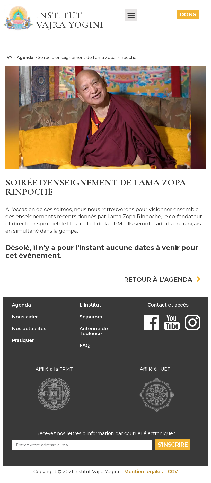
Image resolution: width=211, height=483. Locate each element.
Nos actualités (29, 328)
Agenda (21, 305)
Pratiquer (23, 340)
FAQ (85, 345)
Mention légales (143, 472)
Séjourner (91, 317)
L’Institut (90, 305)
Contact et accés (168, 305)
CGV (173, 472)
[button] (131, 15)
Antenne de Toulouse (94, 331)
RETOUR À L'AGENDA (158, 279)
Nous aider (25, 317)
